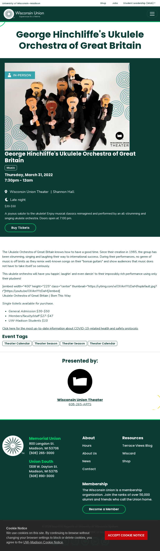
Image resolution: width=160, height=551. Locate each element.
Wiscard (128, 453)
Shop (103, 3)
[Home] (23, 13)
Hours (87, 445)
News (86, 461)
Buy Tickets (20, 227)
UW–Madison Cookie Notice (43, 542)
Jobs (115, 3)
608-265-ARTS (80, 404)
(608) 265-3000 (41, 453)
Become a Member (104, 509)
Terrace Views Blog (137, 445)
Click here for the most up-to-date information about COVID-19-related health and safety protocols (70, 328)
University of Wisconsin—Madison (21, 3)
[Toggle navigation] (152, 14)
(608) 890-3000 (41, 476)
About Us (89, 453)
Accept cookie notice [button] (126, 535)
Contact (89, 469)
